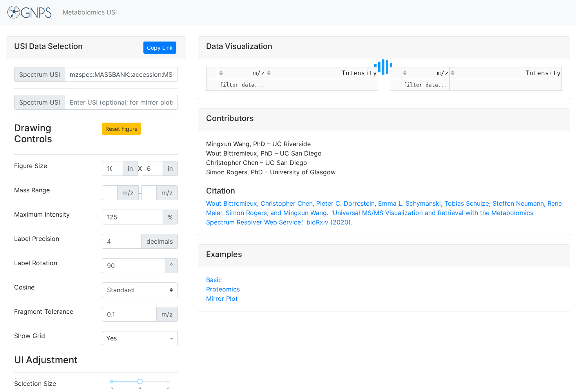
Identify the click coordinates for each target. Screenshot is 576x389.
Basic (214, 280)
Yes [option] (111, 338)
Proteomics (223, 289)
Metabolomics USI (90, 12)
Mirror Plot (222, 298)
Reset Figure (121, 128)
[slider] (140, 381)
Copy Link (160, 47)
